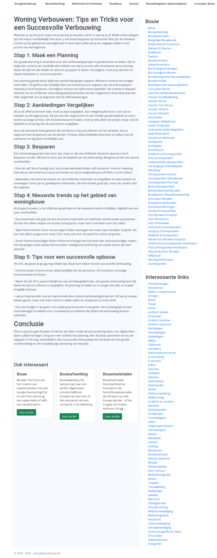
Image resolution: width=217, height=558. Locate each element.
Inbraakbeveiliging (159, 527)
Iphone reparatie (159, 458)
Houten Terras (157, 101)
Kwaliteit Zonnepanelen (163, 235)
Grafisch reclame (159, 320)
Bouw (151, 28)
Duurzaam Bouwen (160, 199)
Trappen (153, 483)
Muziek (152, 462)
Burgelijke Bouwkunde (162, 40)
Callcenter (154, 344)
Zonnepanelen (157, 264)
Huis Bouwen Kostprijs (162, 215)
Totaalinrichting (158, 507)
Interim (152, 442)
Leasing (153, 446)
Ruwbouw (116, 3)
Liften (151, 422)
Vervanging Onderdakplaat (165, 166)
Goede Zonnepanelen (162, 211)
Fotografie (154, 544)
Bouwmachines (158, 60)
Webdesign (155, 491)
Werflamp (154, 170)
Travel (152, 304)
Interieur (153, 377)
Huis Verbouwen (158, 223)
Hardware (154, 349)
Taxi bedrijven (157, 430)
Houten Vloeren (158, 109)
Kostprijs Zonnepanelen (163, 231)
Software (154, 373)
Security (153, 369)
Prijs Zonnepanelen (160, 158)
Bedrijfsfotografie (159, 475)
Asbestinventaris (159, 64)
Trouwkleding (156, 487)
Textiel (152, 389)
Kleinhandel (155, 385)
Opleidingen (156, 336)
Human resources (159, 324)
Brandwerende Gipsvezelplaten (168, 85)
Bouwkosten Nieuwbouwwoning (168, 194)
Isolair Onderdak (158, 125)
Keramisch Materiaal (161, 138)
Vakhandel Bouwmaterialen (165, 162)
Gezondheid (156, 381)
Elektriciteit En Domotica (87, 3)
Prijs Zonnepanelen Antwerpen (168, 247)
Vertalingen (155, 328)
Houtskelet (155, 117)
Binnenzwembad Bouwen (164, 190)
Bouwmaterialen (158, 36)
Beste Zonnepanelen (161, 186)
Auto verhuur (156, 470)
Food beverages (158, 284)
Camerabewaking (159, 523)
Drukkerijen (155, 414)
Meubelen (154, 438)
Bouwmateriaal (157, 454)
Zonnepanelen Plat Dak (163, 182)
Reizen (152, 479)
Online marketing (159, 393)
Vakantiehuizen (158, 540)
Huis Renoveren (158, 219)
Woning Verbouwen (160, 259)
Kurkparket (155, 142)
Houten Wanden (158, 113)
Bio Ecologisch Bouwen (162, 68)
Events (152, 434)
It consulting (156, 357)
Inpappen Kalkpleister (162, 121)
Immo (152, 308)
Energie (153, 296)
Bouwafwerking (55, 3)
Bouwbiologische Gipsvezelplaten (166, 3)
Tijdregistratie (157, 503)
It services (154, 361)
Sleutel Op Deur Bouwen (163, 251)
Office (152, 365)
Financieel (154, 316)
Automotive (155, 288)
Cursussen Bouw (204, 3)
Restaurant (155, 450)
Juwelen (153, 495)
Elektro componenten (162, 292)
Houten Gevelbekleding (163, 97)
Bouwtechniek (157, 81)
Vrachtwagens (157, 418)
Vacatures (154, 519)
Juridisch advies (158, 312)
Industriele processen (162, 353)
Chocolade (155, 536)
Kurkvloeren (156, 150)
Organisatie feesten (160, 426)
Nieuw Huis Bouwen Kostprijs (167, 239)
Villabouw (154, 255)
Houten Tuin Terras (160, 105)
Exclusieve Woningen (161, 207)
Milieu (152, 340)
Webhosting (156, 397)
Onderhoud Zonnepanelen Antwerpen (172, 243)
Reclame (153, 405)
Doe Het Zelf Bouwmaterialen (167, 93)
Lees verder (26, 412)
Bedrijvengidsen (158, 515)
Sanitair (134, 3)
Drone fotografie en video (164, 531)
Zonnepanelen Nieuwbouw (165, 178)
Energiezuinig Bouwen (162, 203)
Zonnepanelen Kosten (162, 174)
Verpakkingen (157, 332)
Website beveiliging (160, 511)
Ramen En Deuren (159, 48)
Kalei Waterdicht (158, 133)
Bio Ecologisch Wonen (162, 73)
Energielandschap (25, 3)
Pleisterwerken (157, 466)
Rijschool (154, 499)
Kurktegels (155, 146)
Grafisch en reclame (161, 401)
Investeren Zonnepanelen (164, 227)
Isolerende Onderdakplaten (165, 129)
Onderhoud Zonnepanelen (165, 154)
